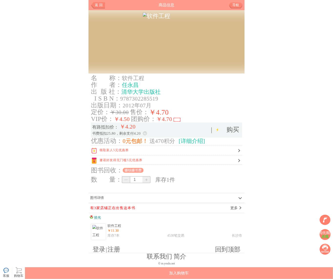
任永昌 (130, 85)
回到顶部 (227, 249)
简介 (180, 256)
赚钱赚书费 (133, 170)
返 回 (99, 5)
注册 (114, 249)
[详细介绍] (192, 141)
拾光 (97, 217)
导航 (235, 5)
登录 (99, 249)
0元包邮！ (135, 141)
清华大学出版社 (141, 92)
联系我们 (159, 256)
